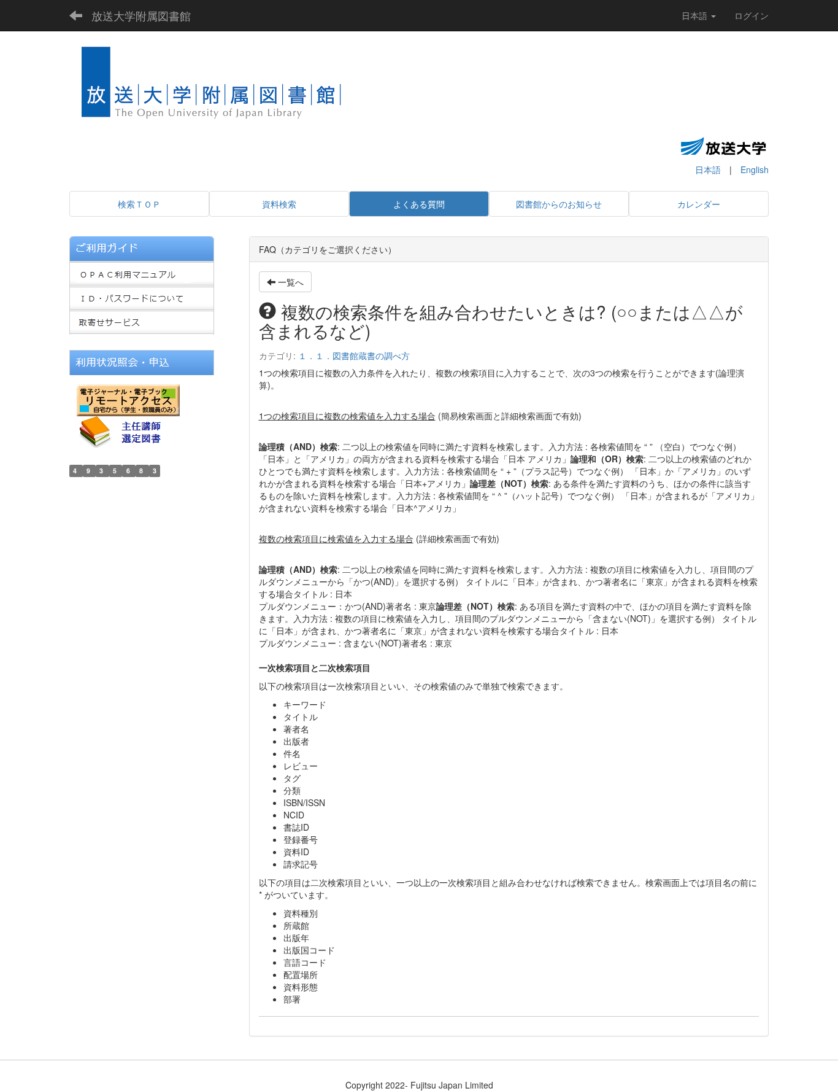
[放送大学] (723, 145)
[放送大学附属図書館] (212, 87)
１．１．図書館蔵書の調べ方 (354, 355)
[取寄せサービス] (141, 321)
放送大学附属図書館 (141, 15)
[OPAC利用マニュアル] (141, 272)
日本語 (708, 169)
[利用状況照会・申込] (141, 361)
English (754, 169)
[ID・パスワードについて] (141, 296)
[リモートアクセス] (128, 398)
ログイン (751, 15)
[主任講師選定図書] (130, 430)
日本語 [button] (696, 15)
